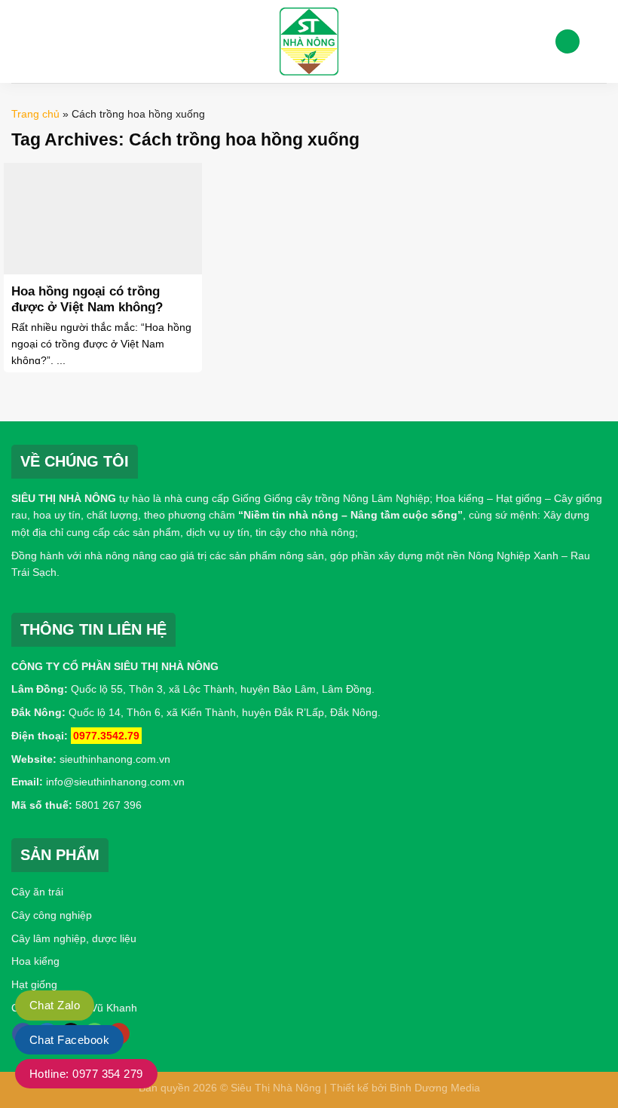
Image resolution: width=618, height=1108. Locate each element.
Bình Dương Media (435, 1088)
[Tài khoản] (567, 41)
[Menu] (20, 41)
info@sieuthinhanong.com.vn (115, 782)
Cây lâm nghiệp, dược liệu (73, 938)
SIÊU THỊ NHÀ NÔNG (63, 498)
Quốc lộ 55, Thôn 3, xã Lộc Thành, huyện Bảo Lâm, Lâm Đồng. (223, 689)
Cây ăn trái (37, 892)
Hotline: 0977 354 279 (86, 1073)
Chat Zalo (54, 1005)
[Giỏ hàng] (599, 41)
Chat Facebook (69, 1039)
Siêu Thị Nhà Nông (276, 1088)
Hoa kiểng (35, 961)
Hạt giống (34, 984)
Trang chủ (35, 114)
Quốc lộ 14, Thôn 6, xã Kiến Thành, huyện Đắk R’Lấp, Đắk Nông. (223, 712)
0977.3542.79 (106, 736)
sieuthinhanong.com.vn (115, 759)
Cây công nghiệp (51, 915)
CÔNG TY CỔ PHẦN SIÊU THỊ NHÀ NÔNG (115, 666)
